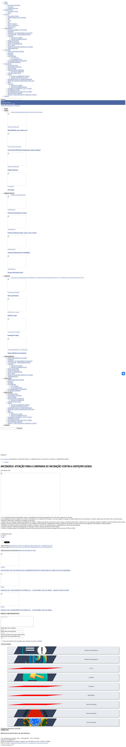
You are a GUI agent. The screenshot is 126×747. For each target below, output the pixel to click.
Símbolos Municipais (13, 8)
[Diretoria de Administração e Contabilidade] (17, 247)
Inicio (2, 459)
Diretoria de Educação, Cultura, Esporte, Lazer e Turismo (22, 233)
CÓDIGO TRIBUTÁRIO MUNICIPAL (16, 51)
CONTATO (6, 96)
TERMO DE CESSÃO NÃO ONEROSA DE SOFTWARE (20, 47)
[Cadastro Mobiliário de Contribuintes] (17, 348)
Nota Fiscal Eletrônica (13, 25)
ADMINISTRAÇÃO (8, 10)
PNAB (9, 82)
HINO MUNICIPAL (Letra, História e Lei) (17, 130)
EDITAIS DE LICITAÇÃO (16, 37)
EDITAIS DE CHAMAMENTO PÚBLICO (20, 76)
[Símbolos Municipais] (17, 165)
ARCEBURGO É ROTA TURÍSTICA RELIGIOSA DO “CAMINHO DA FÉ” (31, 545)
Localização (10, 7)
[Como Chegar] (17, 185)
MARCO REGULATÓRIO (13, 40)
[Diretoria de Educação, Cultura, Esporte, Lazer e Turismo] (17, 228)
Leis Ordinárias (15, 57)
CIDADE (6, 3)
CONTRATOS (11, 31)
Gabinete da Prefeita (13, 11)
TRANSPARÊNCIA (8, 28)
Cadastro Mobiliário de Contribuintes (17, 17)
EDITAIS (10, 74)
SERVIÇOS (6, 14)
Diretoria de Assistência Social (15, 272)
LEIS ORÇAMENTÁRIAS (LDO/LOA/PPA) (17, 61)
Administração (11, 209)
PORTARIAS (10, 54)
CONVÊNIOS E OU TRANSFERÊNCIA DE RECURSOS (20, 33)
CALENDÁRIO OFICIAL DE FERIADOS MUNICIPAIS (20, 79)
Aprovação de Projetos (13, 16)
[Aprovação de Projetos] (17, 330)
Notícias (6, 462)
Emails (9, 20)
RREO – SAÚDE (11, 45)
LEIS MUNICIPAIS (12, 56)
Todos (9, 112)
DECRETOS (10, 53)
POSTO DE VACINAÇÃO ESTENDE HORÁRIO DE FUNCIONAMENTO (30, 547)
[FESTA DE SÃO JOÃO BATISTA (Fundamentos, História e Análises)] (17, 145)
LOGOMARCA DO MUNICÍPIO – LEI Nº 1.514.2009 (20, 88)
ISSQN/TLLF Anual (12, 24)
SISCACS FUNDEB (12, 68)
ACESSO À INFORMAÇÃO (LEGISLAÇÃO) (17, 30)
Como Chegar (11, 190)
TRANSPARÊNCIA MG (13, 48)
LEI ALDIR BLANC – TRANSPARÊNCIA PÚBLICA (19, 34)
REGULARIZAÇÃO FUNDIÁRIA (15, 93)
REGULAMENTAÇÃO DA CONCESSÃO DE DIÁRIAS (20, 91)
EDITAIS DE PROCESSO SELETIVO (19, 78)
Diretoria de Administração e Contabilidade (19, 252)
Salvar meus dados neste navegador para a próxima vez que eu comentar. (22, 641)
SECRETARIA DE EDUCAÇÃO (15, 67)
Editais (2, 587)
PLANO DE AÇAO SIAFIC (13, 42)
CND (9, 19)
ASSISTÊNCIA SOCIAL (13, 65)
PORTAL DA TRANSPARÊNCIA (15, 44)
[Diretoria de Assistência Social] (17, 267)
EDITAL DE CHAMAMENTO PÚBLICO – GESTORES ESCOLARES (26, 610)
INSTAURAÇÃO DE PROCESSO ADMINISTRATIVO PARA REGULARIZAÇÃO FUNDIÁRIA (35, 570)
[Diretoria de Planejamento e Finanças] (17, 208)
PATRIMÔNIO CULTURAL (14, 90)
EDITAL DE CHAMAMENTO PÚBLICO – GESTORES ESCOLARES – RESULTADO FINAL (35, 590)
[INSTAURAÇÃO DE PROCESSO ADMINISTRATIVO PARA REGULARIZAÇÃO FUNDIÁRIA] (10, 565)
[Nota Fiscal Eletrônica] (17, 290)
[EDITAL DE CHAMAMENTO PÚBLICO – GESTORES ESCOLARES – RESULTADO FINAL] (10, 585)
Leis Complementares (16, 59)
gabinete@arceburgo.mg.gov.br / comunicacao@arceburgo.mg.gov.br (29, 743)
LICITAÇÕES (10, 36)
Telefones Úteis (11, 27)
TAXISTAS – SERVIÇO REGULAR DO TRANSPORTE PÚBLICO (22, 95)
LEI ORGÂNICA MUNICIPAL (14, 62)
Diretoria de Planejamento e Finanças (17, 213)
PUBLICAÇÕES (7, 64)
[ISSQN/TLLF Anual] (17, 310)
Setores (9, 13)
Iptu (9, 22)
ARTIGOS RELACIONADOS (10, 550)
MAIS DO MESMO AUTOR (27, 550)
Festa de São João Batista (14, 5)
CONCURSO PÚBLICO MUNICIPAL (16, 70)
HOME (5, 2)
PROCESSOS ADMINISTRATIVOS (19, 39)
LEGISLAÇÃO (7, 50)
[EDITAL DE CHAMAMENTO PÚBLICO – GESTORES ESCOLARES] (10, 605)
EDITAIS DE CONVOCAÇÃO (17, 71)
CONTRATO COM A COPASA (14, 73)
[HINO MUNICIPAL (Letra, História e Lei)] (17, 125)
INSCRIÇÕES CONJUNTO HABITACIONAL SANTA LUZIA (21, 81)
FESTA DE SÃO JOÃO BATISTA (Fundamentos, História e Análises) (24, 150)
